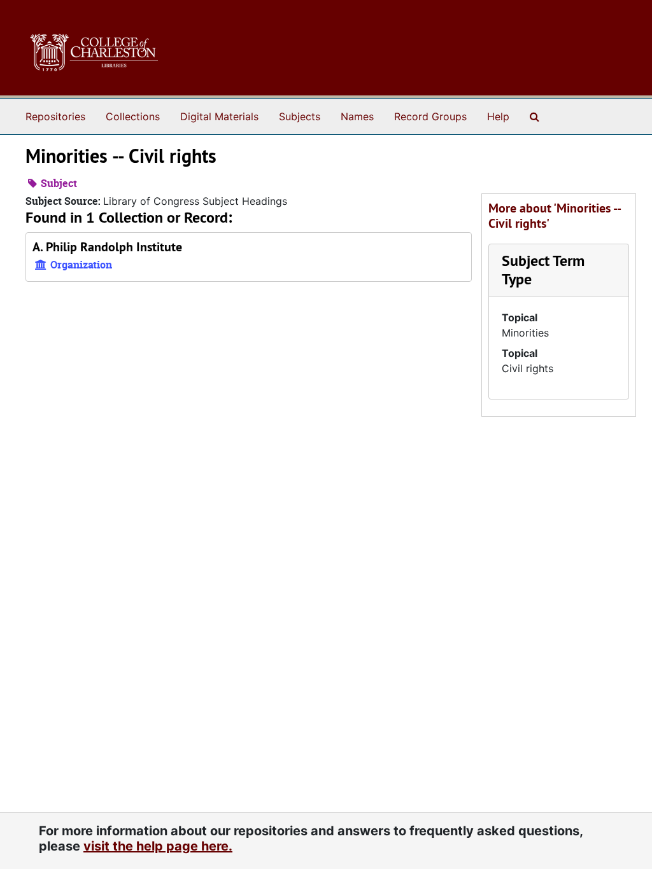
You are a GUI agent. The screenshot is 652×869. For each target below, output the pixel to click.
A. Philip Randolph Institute (107, 247)
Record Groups (430, 116)
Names (357, 116)
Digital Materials (219, 116)
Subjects (299, 116)
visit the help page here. (157, 846)
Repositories (55, 116)
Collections (133, 116)
